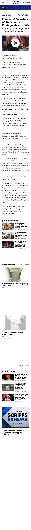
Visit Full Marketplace (23, 264)
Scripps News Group (10, 55)
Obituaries (7, 15)
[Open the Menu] (2, 2)
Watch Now (26, 2)
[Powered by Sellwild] (26, 365)
